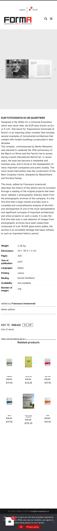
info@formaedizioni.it (40, 511)
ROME (47, 415)
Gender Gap (28, 376)
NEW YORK (47, 376)
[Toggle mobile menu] (51, 18)
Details (9, 365)
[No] (53, 522)
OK (21, 527)
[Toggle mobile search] (45, 18)
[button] (2, 69)
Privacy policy (33, 527)
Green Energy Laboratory (28, 416)
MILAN (9, 415)
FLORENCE (9, 376)
